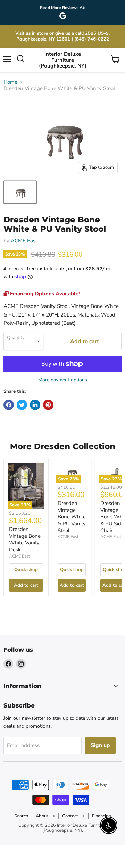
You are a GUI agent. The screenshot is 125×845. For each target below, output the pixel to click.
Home (10, 82)
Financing (101, 816)
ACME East (24, 240)
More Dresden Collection (62, 446)
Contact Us (73, 816)
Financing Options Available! (44, 293)
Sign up (100, 745)
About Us (45, 816)
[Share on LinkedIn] (35, 405)
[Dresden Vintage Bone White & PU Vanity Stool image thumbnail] (20, 192)
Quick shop (26, 570)
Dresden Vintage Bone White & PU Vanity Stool (72, 517)
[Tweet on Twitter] (22, 405)
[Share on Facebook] (8, 405)
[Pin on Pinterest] (48, 405)
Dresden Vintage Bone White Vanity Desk (25, 539)
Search (21, 816)
